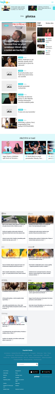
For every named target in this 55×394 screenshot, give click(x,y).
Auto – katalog (28, 355)
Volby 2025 (46, 355)
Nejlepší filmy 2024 (16, 353)
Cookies (5, 383)
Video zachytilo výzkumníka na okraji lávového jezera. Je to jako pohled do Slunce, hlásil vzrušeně (14, 272)
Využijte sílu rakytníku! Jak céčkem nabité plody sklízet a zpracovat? (13, 339)
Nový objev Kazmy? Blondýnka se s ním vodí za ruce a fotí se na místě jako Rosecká (40, 306)
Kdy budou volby (10, 355)
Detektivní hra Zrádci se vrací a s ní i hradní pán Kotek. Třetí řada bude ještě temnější (39, 225)
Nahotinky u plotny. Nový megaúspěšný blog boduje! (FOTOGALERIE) (26, 124)
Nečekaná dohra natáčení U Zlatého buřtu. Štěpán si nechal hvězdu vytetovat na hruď (41, 239)
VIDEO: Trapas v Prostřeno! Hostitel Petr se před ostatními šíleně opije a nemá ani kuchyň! (18, 46)
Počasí (49, 353)
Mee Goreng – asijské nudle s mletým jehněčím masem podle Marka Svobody (39, 258)
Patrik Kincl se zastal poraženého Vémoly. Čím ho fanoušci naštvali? (35, 157)
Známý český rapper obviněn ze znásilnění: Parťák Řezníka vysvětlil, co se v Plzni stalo (18, 8)
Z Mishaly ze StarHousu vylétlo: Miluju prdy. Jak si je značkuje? (44, 8)
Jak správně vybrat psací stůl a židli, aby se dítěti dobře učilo (13, 325)
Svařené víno (7, 357)
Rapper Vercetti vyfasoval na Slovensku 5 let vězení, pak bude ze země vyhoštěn (41, 299)
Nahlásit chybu (6, 389)
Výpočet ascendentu (47, 357)
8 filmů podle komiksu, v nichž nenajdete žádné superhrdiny (13, 299)
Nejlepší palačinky (28, 359)
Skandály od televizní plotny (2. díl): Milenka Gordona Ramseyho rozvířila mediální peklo (26, 99)
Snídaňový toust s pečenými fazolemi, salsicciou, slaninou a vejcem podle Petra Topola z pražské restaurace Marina (40, 273)
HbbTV (4, 377)
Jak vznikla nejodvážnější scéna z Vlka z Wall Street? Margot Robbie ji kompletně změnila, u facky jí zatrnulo (14, 307)
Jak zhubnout (7, 353)
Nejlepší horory (25, 353)
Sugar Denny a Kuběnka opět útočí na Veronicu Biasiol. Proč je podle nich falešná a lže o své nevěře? (11, 157)
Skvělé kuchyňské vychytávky (24, 87)
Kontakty (17, 377)
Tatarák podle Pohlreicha (17, 357)
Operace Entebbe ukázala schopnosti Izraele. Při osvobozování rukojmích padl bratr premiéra (13, 265)
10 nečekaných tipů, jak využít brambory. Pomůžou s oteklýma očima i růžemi (14, 332)
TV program (33, 353)
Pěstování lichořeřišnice (35, 357)
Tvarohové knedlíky (18, 359)
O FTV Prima (5, 370)
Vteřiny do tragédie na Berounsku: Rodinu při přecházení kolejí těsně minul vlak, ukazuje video (13, 232)
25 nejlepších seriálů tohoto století (10, 291)
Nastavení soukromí (19, 389)
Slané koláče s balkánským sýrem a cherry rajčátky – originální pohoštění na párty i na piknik (40, 265)
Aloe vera (26, 357)
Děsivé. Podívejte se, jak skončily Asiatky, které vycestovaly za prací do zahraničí (25, 62)
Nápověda (17, 383)
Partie (45, 353)
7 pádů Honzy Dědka (38, 355)
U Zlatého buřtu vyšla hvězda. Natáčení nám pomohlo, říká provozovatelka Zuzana (39, 232)
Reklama (5, 375)
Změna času (40, 353)
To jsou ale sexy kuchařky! (26, 112)
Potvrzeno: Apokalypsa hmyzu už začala (11, 257)
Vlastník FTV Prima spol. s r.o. (8, 386)
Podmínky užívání (6, 379)
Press (16, 373)
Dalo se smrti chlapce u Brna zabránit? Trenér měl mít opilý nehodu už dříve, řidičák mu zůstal (13, 225)
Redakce (17, 385)
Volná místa (5, 373)
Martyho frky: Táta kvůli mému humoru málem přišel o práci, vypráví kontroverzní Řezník (40, 292)
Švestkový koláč (37, 359)
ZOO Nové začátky (19, 355)
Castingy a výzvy (18, 375)
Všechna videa (49, 23)
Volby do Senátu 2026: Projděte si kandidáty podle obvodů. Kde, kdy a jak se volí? (13, 239)
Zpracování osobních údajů (19, 380)
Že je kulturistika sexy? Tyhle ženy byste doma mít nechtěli (25, 74)
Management (18, 370)
